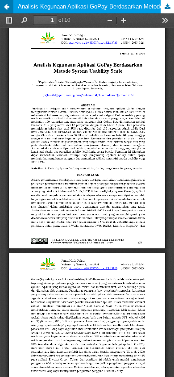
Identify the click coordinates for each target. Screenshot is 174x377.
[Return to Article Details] (6, 6)
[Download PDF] (167, 6)
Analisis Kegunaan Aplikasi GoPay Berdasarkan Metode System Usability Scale (96, 6)
